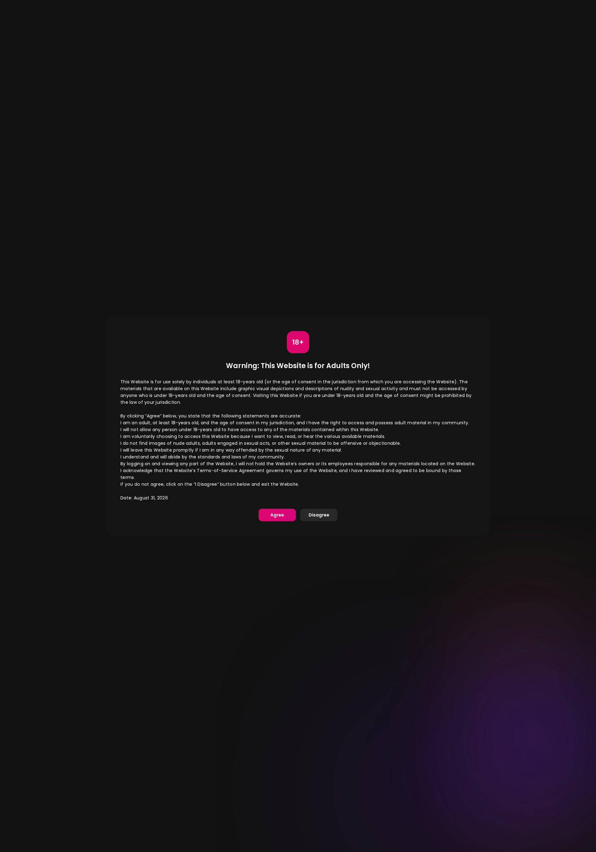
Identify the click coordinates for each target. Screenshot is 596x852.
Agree (277, 515)
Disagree (319, 515)
